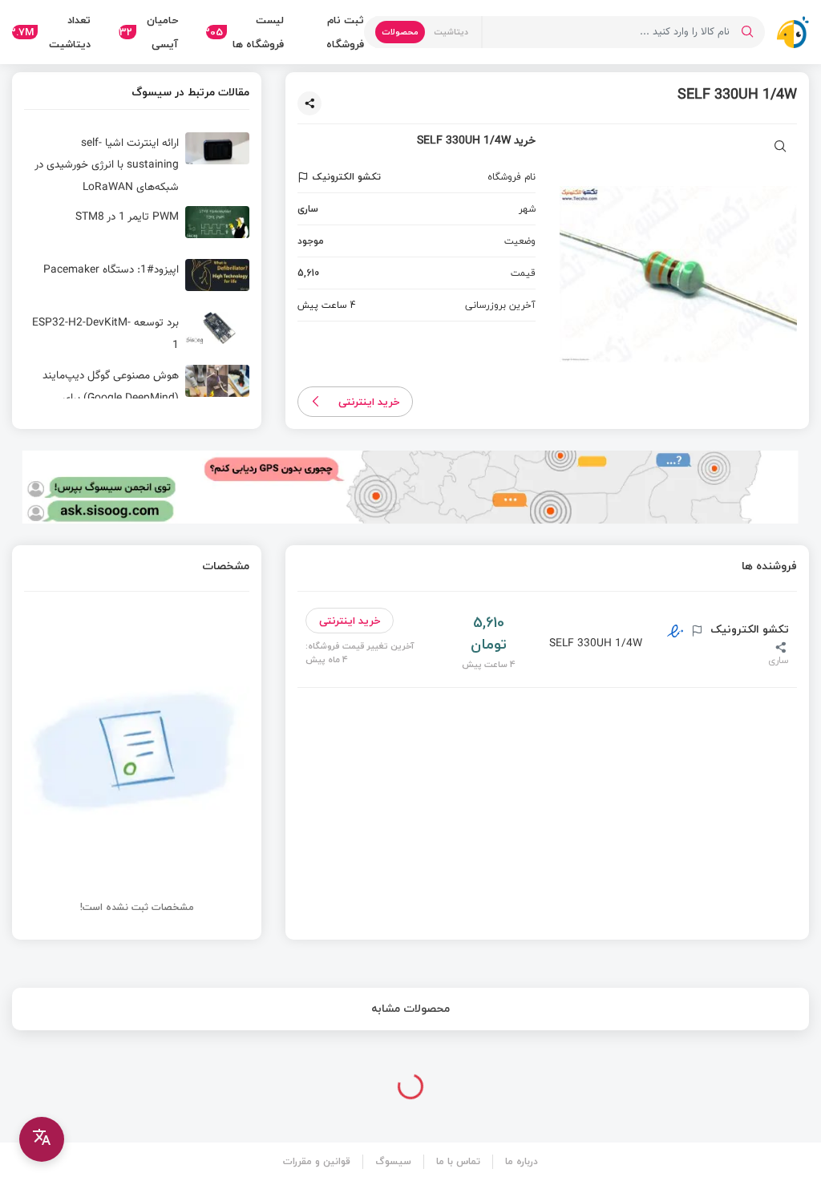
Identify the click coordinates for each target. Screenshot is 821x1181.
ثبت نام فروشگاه (345, 32)
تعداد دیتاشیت (51, 32)
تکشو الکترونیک (748, 629)
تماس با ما (458, 1161)
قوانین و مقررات (316, 1161)
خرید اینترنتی (369, 402)
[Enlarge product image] (780, 148)
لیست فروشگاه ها (244, 32)
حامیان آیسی (148, 32)
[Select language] (41, 1139)
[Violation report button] (305, 177)
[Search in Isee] (747, 32)
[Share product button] (309, 103)
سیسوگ (393, 1161)
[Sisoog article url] (136, 165)
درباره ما (521, 1161)
